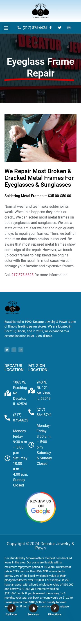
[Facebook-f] (50, 27)
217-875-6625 (22, 275)
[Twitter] (59, 27)
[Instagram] (69, 27)
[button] (6, 27)
